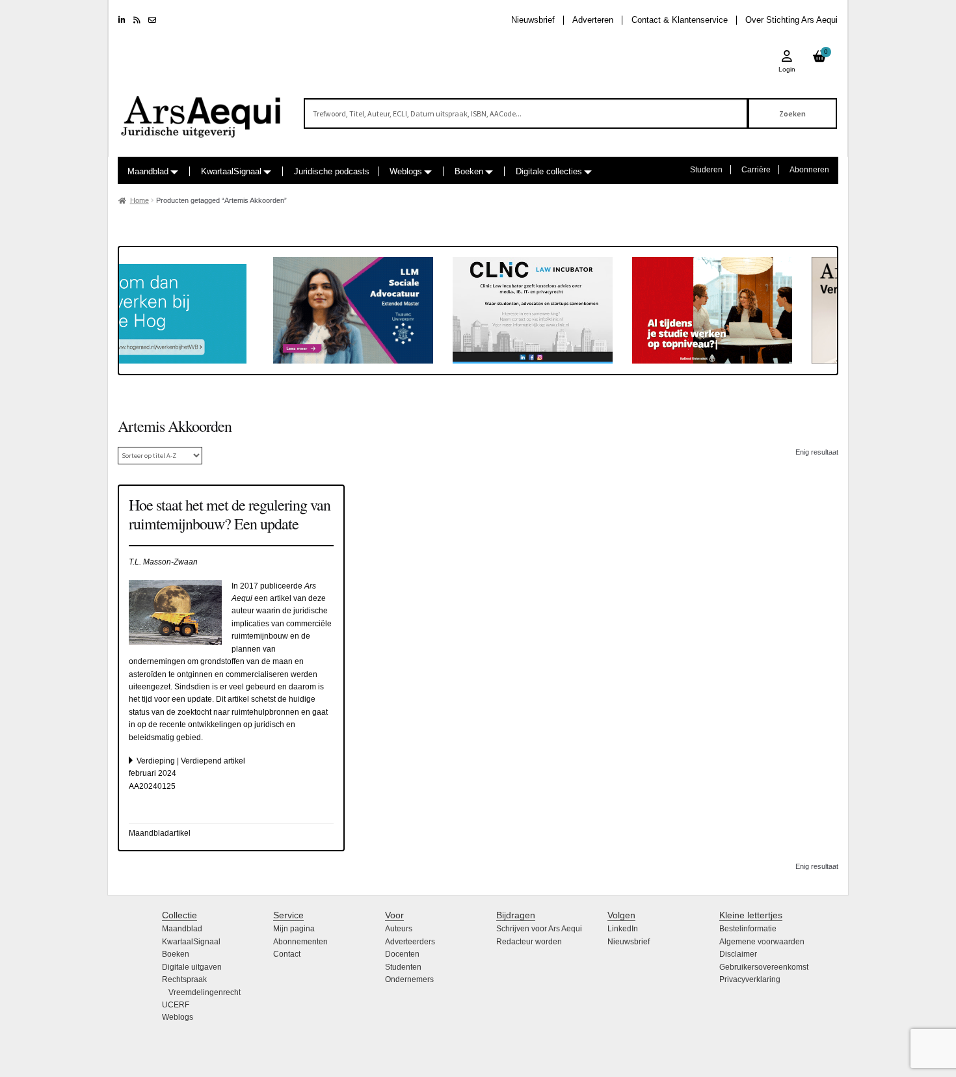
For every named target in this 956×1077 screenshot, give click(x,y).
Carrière (756, 169)
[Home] (201, 111)
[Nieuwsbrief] (152, 20)
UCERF (175, 1004)
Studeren (706, 169)
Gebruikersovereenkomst (763, 967)
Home (139, 200)
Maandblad (147, 171)
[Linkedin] (122, 20)
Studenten (403, 967)
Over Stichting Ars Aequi (791, 20)
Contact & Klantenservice (679, 20)
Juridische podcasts (331, 171)
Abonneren (809, 169)
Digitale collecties (549, 171)
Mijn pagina (294, 928)
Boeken (469, 171)
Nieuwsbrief (533, 20)
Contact (286, 954)
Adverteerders (410, 941)
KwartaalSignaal (231, 171)
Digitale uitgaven (192, 967)
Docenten (402, 954)
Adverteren (592, 20)
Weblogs (406, 171)
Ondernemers (409, 979)
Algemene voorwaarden (761, 941)
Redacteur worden (529, 941)
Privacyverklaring (749, 979)
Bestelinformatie (748, 928)
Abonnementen (300, 941)
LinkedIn (622, 928)
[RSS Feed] (136, 20)
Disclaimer (738, 954)
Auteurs (398, 928)
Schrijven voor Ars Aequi (539, 928)
